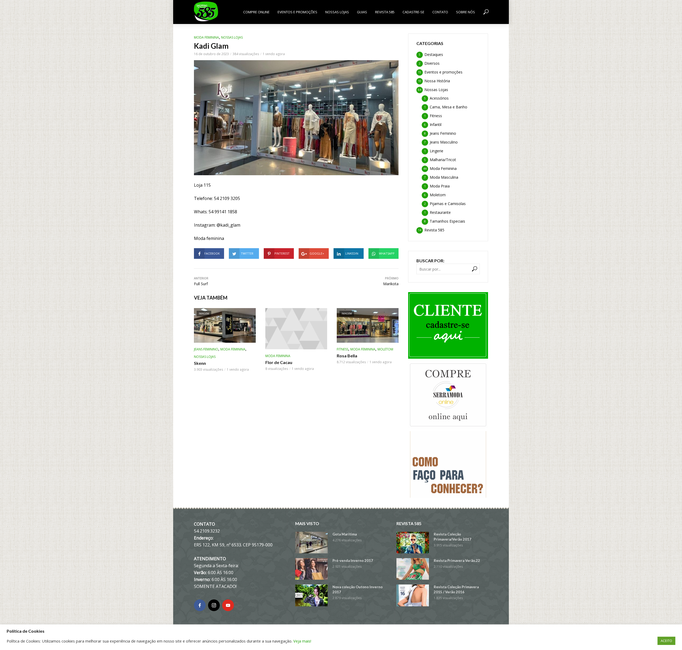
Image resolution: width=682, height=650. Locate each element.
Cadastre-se (413, 12)
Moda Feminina (206, 37)
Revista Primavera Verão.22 (457, 560)
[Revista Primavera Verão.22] (412, 569)
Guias (362, 12)
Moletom (385, 349)
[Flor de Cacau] (296, 328)
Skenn (200, 363)
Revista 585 (385, 12)
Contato (440, 12)
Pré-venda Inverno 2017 (352, 560)
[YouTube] (228, 605)
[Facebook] (200, 605)
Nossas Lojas (337, 12)
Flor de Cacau (278, 362)
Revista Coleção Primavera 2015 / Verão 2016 (456, 589)
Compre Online (256, 12)
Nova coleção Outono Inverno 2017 (357, 589)
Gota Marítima (344, 534)
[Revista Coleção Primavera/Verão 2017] (412, 542)
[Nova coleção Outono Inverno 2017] (311, 595)
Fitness (342, 349)
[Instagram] (214, 605)
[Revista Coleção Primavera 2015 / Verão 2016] (412, 595)
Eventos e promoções (297, 12)
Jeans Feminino (206, 349)
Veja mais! (302, 641)
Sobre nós (465, 12)
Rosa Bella (347, 355)
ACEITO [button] (666, 640)
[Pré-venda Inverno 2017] (311, 569)
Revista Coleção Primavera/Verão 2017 (452, 536)
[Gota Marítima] (311, 542)
